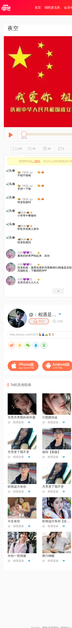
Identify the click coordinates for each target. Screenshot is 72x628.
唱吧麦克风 (52, 7)
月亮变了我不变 (18, 452)
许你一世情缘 (17, 555)
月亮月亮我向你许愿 (21, 417)
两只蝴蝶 (48, 555)
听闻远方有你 (17, 486)
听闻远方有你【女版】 (56, 521)
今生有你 (14, 521)
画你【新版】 (51, 452)
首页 (38, 7)
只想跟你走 (50, 417)
